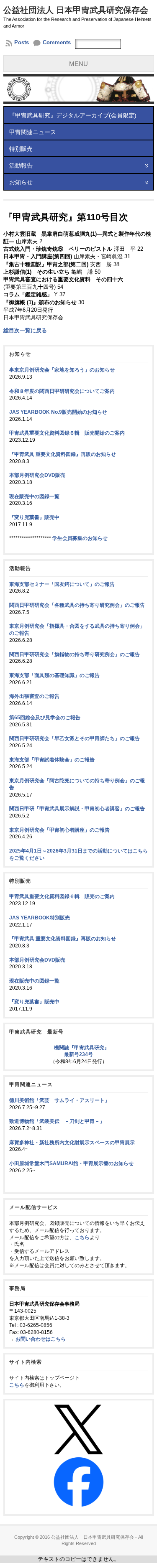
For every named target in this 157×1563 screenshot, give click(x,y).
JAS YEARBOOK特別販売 (39, 918)
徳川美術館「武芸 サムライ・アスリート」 (59, 1100)
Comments (57, 42)
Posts (21, 42)
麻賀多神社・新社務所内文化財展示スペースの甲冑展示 (72, 1143)
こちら (82, 1237)
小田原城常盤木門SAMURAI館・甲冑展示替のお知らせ (71, 1163)
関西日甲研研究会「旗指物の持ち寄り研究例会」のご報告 (74, 654)
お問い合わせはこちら (40, 1339)
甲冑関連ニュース (32, 132)
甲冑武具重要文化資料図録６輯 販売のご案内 (62, 896)
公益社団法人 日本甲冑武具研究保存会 (75, 10)
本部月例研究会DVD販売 (37, 475)
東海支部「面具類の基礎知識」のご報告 (54, 675)
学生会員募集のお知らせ (80, 538)
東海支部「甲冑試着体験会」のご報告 (52, 760)
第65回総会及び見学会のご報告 (44, 717)
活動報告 (21, 165)
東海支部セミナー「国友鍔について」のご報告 (62, 584)
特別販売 (21, 148)
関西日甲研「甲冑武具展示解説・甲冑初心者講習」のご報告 (77, 809)
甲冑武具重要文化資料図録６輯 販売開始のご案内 (67, 433)
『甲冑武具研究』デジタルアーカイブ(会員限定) (72, 115)
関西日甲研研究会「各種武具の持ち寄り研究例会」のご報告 (77, 605)
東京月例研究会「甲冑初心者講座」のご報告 (59, 830)
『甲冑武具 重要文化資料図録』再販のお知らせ (62, 454)
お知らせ (21, 182)
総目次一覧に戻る (25, 330)
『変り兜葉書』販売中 (34, 517)
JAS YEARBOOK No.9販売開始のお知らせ (58, 412)
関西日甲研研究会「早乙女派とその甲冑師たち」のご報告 (74, 738)
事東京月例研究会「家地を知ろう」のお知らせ (62, 370)
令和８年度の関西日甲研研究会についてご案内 (62, 391)
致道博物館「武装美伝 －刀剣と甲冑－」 (57, 1121)
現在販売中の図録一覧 (34, 496)
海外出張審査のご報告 (34, 696)
